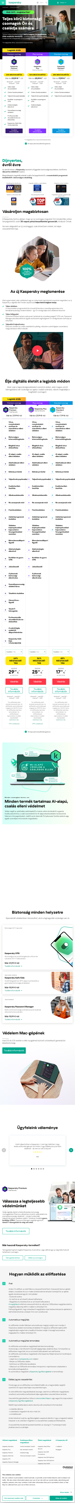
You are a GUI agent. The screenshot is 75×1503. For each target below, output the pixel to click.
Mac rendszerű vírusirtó (26, 1449)
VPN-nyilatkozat (14, 724)
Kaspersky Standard (7, 1446)
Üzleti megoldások (44, 1440)
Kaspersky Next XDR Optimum (46, 1460)
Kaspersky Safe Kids (7, 1456)
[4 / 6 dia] (39, 1169)
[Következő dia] (71, 1150)
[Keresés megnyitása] (46, 2)
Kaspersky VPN (6, 1459)
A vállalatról (59, 1446)
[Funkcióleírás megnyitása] (5, 426)
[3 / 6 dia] (36, 1169)
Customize (36, 1498)
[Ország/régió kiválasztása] (37, 2)
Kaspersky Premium (7, 1452)
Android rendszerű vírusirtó (27, 1446)
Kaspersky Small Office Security (44, 1448)
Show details (64, 1492)
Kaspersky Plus (6, 1449)
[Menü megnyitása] (3, 2)
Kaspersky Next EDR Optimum (46, 1457)
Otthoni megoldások (9, 1440)
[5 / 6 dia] (41, 1169)
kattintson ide (14, 720)
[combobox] (42, 2)
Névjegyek (58, 1449)
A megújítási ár (14, 1304)
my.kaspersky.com (26, 1359)
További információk (12, 966)
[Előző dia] (4, 1150)
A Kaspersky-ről (61, 1440)
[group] (37, 1150)
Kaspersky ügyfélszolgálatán (41, 1372)
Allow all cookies (61, 1498)
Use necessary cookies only (13, 1498)
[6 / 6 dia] (43, 1169)
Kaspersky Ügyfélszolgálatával (21, 1401)
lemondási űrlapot (44, 1398)
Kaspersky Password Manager (10, 1462)
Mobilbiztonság (24, 1452)
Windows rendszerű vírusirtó (28, 1456)
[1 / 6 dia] (31, 1169)
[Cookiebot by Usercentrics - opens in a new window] (64, 1467)
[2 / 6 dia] (34, 1169)
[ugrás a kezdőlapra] (15, 2)
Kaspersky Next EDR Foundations (43, 1453)
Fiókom (62, 2)
